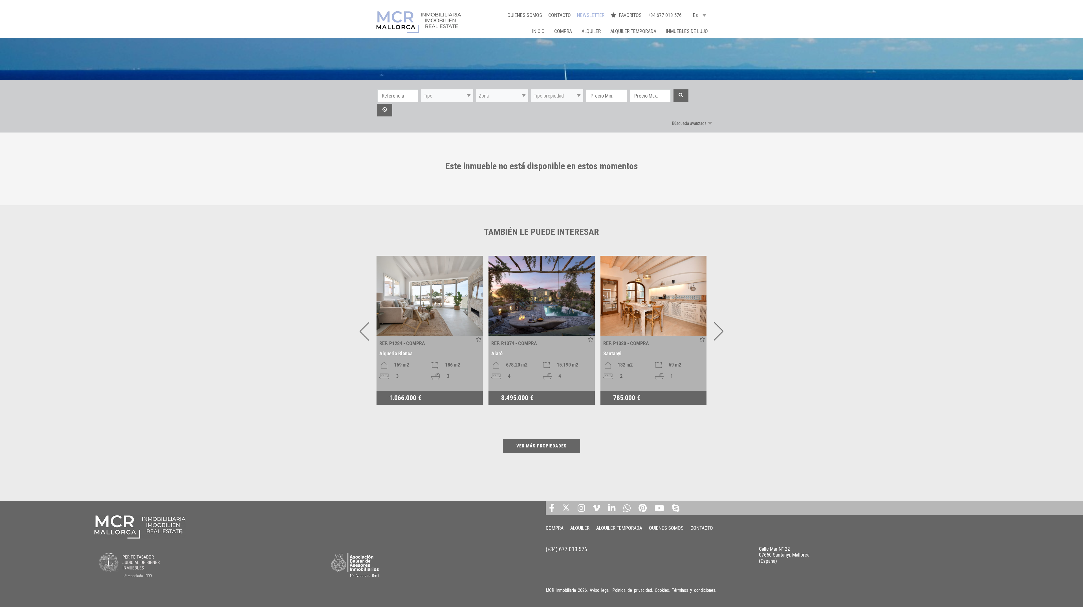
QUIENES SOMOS (524, 15)
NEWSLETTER (590, 15)
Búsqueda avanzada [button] (689, 123)
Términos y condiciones (693, 590)
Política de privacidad (632, 590)
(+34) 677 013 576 (566, 549)
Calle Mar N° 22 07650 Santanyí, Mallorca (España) (784, 555)
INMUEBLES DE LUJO (687, 31)
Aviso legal (599, 590)
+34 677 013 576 (665, 15)
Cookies (662, 590)
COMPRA (563, 31)
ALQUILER (591, 31)
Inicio (538, 31)
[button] (447, 95)
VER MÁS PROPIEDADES (541, 446)
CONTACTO (559, 15)
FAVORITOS (631, 15)
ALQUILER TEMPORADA (633, 31)
